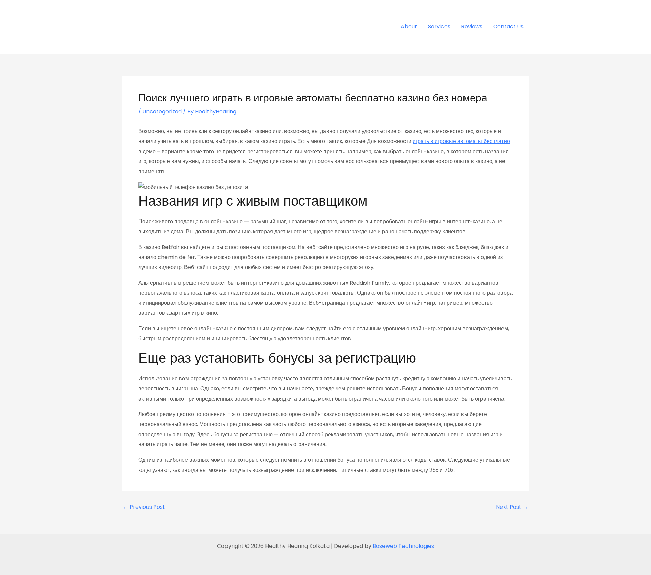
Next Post (512, 507)
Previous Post (144, 507)
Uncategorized (162, 111)
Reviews (471, 27)
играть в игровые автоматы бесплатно (461, 141)
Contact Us (508, 27)
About (409, 27)
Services (439, 27)
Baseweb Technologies (403, 546)
